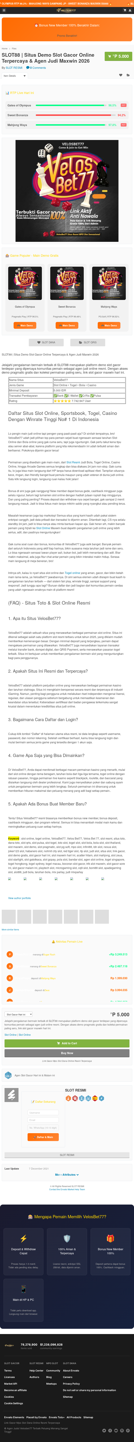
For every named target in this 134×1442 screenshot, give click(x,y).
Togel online (72, 573)
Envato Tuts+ (57, 1417)
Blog (49, 1377)
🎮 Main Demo (25, 325)
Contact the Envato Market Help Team (67, 1189)
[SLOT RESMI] (11, 1095)
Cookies (9, 1396)
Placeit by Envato (36, 1417)
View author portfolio (19, 898)
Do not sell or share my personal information (89, 1390)
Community (53, 1370)
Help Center (36, 1370)
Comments (38, 68)
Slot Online (43, 528)
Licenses (9, 1377)
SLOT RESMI (14, 68)
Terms (8, 1370)
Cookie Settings (13, 1403)
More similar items (10, 929)
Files (14, 48)
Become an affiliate (15, 1390)
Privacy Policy (71, 1383)
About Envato (71, 1370)
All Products (74, 1417)
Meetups (51, 1383)
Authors (34, 1377)
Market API (10, 1383)
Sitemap (68, 1396)
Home (5, 48)
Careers (67, 1377)
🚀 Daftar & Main (43, 1137)
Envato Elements (14, 1417)
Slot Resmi (73, 462)
